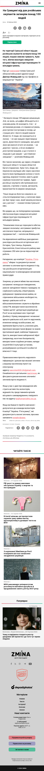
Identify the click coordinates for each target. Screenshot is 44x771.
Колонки (22, 707)
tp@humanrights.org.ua (26, 398)
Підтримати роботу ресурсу (22, 738)
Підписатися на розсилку (22, 744)
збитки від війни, (35, 420)
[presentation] (5, 619)
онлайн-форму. (19, 417)
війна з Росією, (25, 420)
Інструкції (22, 704)
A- (9, 32)
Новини (22, 699)
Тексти (22, 701)
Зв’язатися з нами (22, 749)
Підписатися (12, 42)
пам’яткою (32, 373)
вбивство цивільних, (15, 420)
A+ (4, 32)
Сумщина (17, 424)
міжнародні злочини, (8, 424)
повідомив (14, 70)
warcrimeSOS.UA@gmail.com (22, 370)
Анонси (22, 710)
